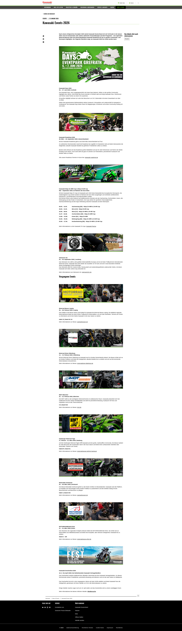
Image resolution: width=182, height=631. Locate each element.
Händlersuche (91, 591)
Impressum (110, 627)
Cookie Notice (100, 627)
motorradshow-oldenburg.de (85, 363)
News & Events (120, 7)
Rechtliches (119, 627)
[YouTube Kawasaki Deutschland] (42, 607)
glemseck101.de (86, 272)
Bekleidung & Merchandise (87, 7)
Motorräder (47, 7)
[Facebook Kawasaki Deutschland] (45, 607)
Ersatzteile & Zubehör (71, 7)
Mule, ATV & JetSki (58, 7)
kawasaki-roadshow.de (91, 157)
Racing (112, 7)
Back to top (138, 596)
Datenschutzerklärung (72, 627)
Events (45, 19)
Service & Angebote (102, 7)
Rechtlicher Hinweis (87, 627)
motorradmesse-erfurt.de (84, 539)
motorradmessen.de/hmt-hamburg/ (87, 451)
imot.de (79, 407)
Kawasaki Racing (91, 226)
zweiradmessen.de (82, 322)
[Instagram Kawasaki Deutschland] (47, 607)
